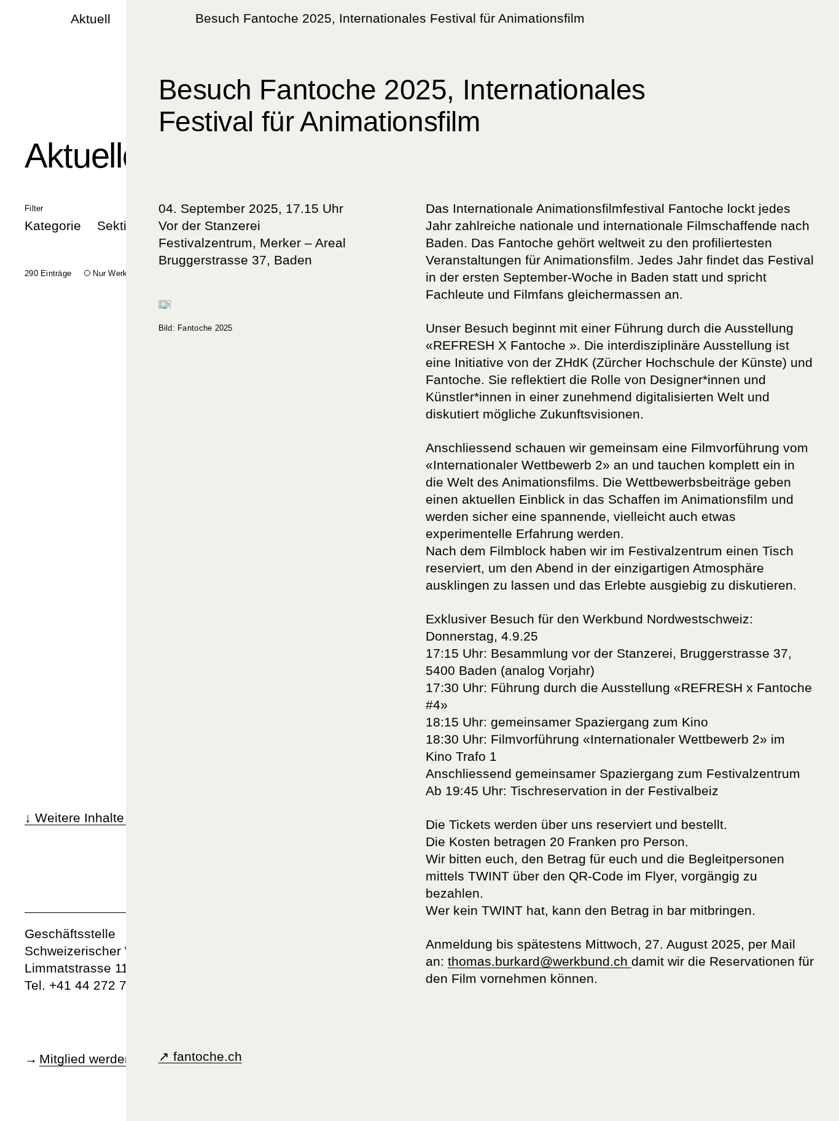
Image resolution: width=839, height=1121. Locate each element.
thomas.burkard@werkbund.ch (539, 961)
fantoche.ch (206, 1056)
